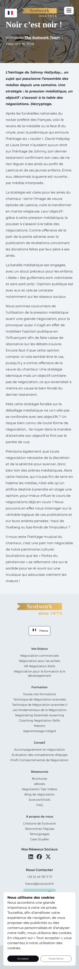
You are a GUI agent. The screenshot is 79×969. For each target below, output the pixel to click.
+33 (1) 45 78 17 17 (39, 877)
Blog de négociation (39, 794)
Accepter (23, 958)
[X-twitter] (48, 857)
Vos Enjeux (39, 649)
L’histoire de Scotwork (39, 823)
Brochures (39, 779)
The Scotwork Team (43, 38)
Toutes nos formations (39, 694)
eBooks (39, 784)
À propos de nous (39, 816)
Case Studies (39, 839)
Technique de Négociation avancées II (39, 705)
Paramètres (56, 958)
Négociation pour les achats (39, 661)
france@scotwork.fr (39, 884)
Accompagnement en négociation (39, 749)
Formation (39, 687)
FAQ (39, 805)
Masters (39, 726)
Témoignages (39, 834)
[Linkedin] (30, 857)
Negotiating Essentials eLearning (39, 715)
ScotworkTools (39, 800)
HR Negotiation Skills (39, 666)
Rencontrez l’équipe (39, 829)
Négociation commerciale (39, 656)
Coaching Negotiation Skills (39, 720)
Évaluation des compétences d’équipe (39, 755)
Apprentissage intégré (39, 731)
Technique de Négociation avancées (39, 699)
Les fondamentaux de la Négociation (40, 710)
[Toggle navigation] (69, 11)
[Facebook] (39, 857)
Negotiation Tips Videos (39, 789)
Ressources (39, 772)
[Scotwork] (39, 609)
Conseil (39, 742)
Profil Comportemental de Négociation (39, 760)
